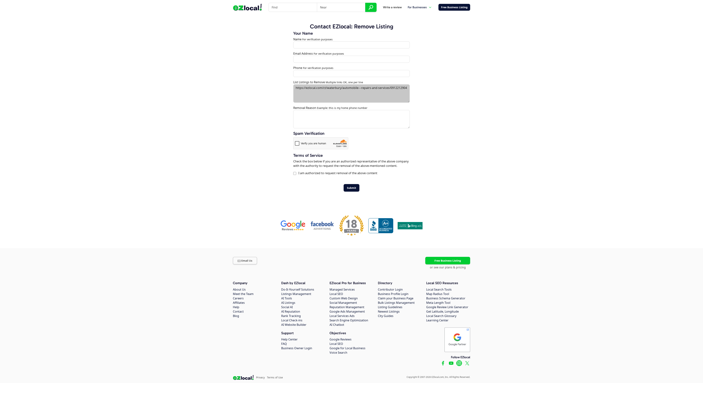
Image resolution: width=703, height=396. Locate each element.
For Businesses (417, 7)
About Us (239, 289)
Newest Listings (389, 311)
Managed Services (342, 289)
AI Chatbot (337, 325)
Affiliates (239, 303)
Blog (236, 316)
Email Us (246, 260)
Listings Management (296, 294)
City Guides (385, 316)
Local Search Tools (439, 289)
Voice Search (338, 353)
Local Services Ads (342, 316)
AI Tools (286, 298)
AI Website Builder (293, 325)
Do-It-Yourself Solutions (297, 289)
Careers (238, 298)
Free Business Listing (447, 260)
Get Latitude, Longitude (442, 311)
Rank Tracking (291, 316)
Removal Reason (304, 108)
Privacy (260, 377)
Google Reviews (341, 339)
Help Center (289, 339)
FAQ (284, 344)
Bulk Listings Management (396, 303)
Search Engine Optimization (349, 320)
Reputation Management (347, 307)
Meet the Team (243, 294)
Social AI (287, 307)
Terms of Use (275, 377)
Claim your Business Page (395, 298)
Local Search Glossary (441, 316)
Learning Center (437, 320)
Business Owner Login (296, 348)
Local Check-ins (291, 320)
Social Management (343, 303)
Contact (238, 311)
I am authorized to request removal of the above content (337, 173)
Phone (297, 68)
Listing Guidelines (390, 307)
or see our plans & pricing (448, 267)
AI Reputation (290, 311)
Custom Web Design (344, 298)
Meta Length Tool (438, 303)
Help (236, 307)
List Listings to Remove (309, 82)
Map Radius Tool (437, 294)
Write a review (392, 7)
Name (297, 39)
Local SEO (336, 294)
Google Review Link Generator (447, 307)
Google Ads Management (347, 311)
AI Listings (288, 303)
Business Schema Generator (445, 298)
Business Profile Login (393, 294)
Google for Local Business (347, 348)
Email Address (303, 54)
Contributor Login (390, 289)
